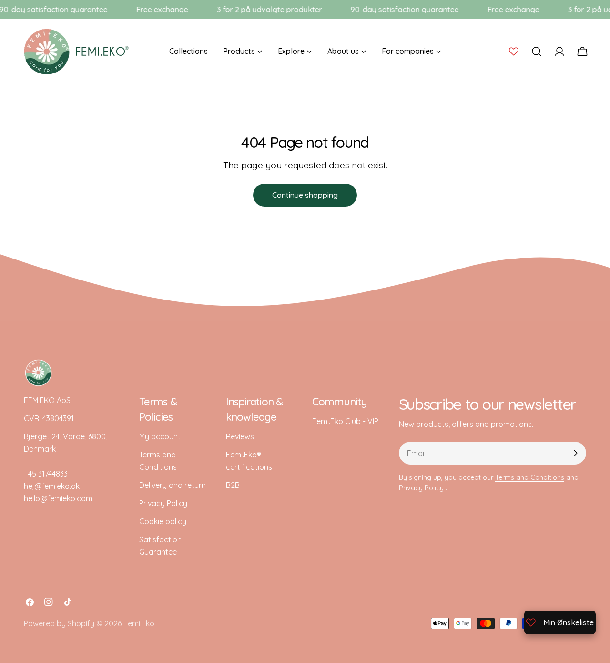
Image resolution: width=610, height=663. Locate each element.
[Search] (536, 51)
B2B (233, 485)
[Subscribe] (575, 453)
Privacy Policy (163, 503)
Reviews (240, 436)
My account (160, 436)
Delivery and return (172, 485)
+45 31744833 (46, 473)
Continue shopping (305, 195)
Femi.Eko (138, 623)
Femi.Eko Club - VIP (345, 421)
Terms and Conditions (529, 477)
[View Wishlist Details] (513, 51)
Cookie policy (162, 521)
